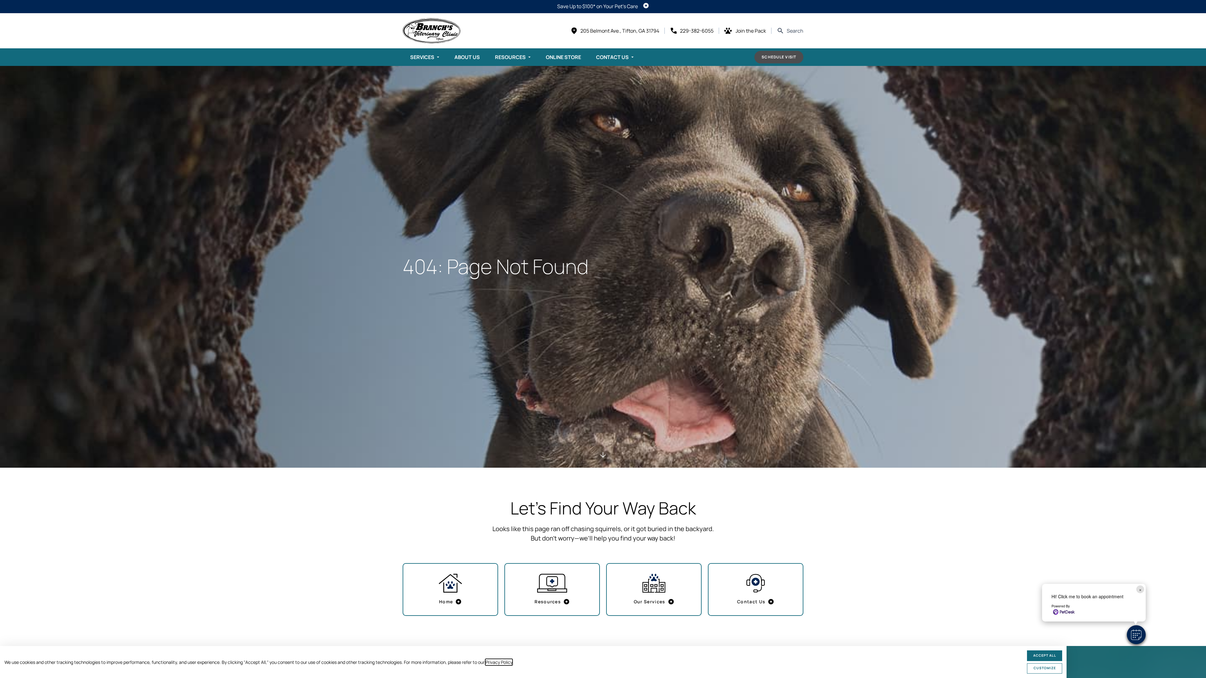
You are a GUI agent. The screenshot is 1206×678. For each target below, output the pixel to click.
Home (446, 602)
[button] (1136, 634)
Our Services (649, 602)
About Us (467, 57)
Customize (1045, 668)
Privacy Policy (499, 662)
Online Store (563, 57)
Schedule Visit (779, 57)
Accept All (1044, 655)
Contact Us (612, 57)
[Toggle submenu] (438, 57)
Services (422, 57)
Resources (510, 57)
